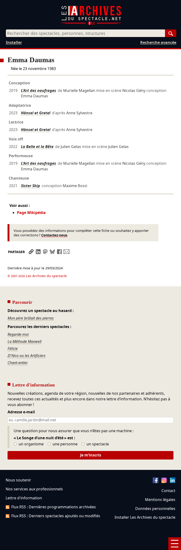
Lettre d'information (24, 498)
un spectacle (97, 444)
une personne (65, 444)
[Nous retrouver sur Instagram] (164, 481)
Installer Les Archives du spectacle (145, 517)
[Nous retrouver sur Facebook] (155, 481)
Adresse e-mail (21, 412)
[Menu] (174, 543)
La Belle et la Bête (37, 146)
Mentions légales (160, 499)
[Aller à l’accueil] (91, 24)
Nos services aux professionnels (34, 489)
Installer (14, 42)
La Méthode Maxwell (24, 341)
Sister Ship (30, 185)
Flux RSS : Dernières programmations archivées (53, 506)
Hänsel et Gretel (35, 112)
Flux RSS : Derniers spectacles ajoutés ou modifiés (55, 515)
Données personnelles (155, 508)
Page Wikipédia (31, 212)
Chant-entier (18, 362)
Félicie (13, 348)
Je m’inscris (90, 455)
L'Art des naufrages (38, 90)
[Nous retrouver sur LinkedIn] (172, 481)
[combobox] (85, 33)
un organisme (31, 444)
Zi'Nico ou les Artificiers (26, 355)
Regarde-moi (18, 334)
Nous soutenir (18, 480)
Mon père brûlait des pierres (31, 318)
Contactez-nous (54, 235)
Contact (168, 490)
